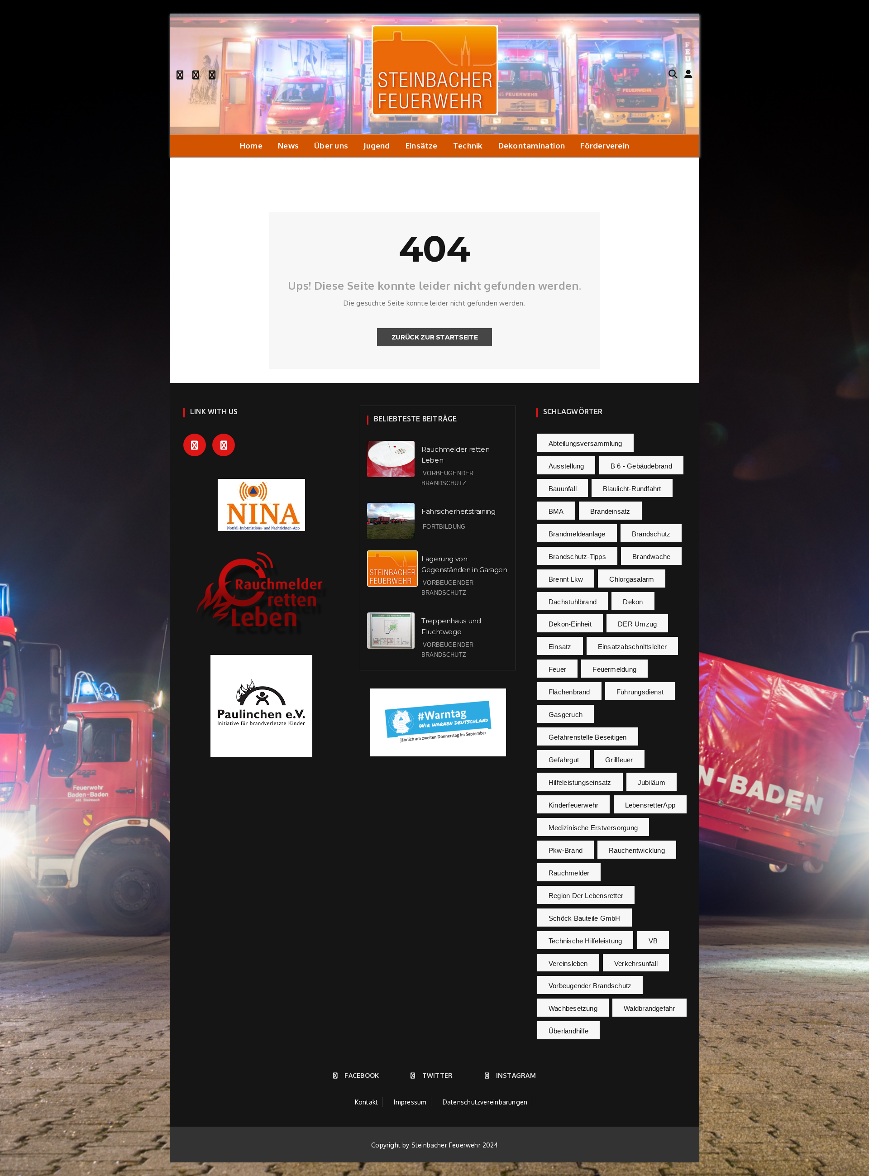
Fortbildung (444, 526)
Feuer (557, 669)
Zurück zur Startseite (435, 337)
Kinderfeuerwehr (573, 805)
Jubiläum (651, 782)
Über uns (331, 145)
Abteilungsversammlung (585, 443)
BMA (556, 511)
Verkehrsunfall (636, 963)
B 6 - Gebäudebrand (641, 466)
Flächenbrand (569, 692)
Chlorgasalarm (631, 579)
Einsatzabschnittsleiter (632, 646)
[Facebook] (180, 74)
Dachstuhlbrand (573, 602)
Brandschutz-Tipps (577, 556)
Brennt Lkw (566, 579)
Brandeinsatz (610, 511)
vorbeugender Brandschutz (590, 986)
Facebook (361, 1075)
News (288, 145)
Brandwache (651, 556)
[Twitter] (195, 74)
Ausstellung (566, 466)
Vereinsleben (568, 963)
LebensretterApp (650, 805)
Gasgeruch (566, 714)
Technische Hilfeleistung (585, 941)
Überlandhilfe (568, 1031)
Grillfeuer (619, 760)
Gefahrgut (564, 760)
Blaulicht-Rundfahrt (632, 488)
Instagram (516, 1075)
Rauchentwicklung (637, 850)
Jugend (376, 145)
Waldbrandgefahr (649, 1008)
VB (653, 941)
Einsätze (422, 145)
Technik (468, 145)
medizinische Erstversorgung (593, 828)
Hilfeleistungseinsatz (580, 782)
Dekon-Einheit (570, 624)
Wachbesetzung (573, 1008)
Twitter (437, 1075)
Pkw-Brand (566, 850)
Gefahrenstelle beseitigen (588, 737)
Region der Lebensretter (586, 895)
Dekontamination (531, 145)
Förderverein (604, 145)
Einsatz (560, 646)
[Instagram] (212, 74)
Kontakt (366, 1102)
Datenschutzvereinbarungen (485, 1102)
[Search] (673, 73)
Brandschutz (651, 534)
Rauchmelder (569, 873)
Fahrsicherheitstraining (458, 511)
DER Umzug (637, 624)
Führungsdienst (640, 692)
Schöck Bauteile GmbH (585, 918)
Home (251, 145)
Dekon (633, 602)
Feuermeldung (614, 669)
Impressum (410, 1102)
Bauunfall (563, 488)
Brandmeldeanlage (577, 534)
